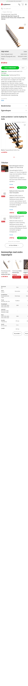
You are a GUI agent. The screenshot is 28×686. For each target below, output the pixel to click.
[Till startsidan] (5, 4)
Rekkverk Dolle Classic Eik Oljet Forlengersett (16, 217)
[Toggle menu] (26, 4)
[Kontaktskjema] (19, 4)
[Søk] (2, 8)
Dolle (2, 100)
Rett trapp (9, 12)
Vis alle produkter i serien (18, 122)
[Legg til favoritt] (25, 25)
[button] (14, 55)
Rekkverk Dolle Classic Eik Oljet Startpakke (16, 191)
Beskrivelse (6, 106)
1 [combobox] (23, 67)
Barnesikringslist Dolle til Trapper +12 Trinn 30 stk (16, 166)
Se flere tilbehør (13, 245)
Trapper (4, 12)
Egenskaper (6, 110)
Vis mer (11, 184)
